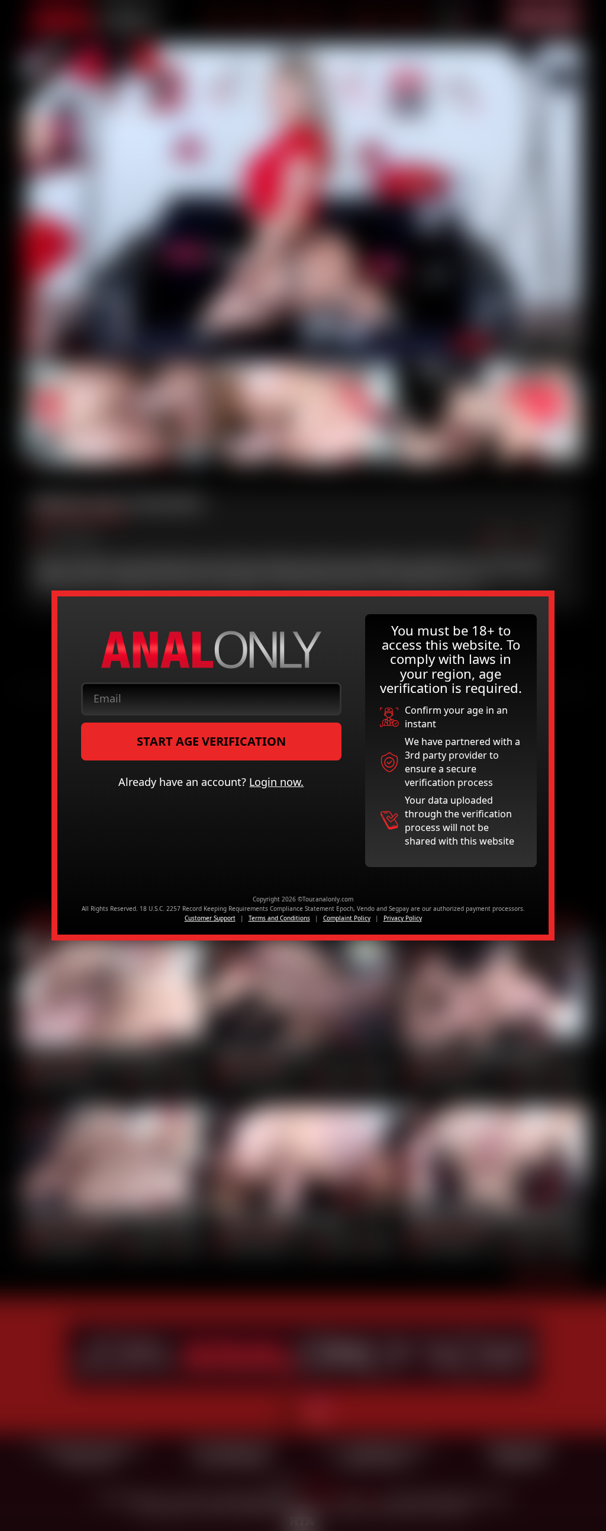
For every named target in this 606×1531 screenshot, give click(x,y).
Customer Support (210, 918)
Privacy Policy (402, 918)
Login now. (276, 782)
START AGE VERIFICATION (211, 741)
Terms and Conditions (279, 918)
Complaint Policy (346, 918)
